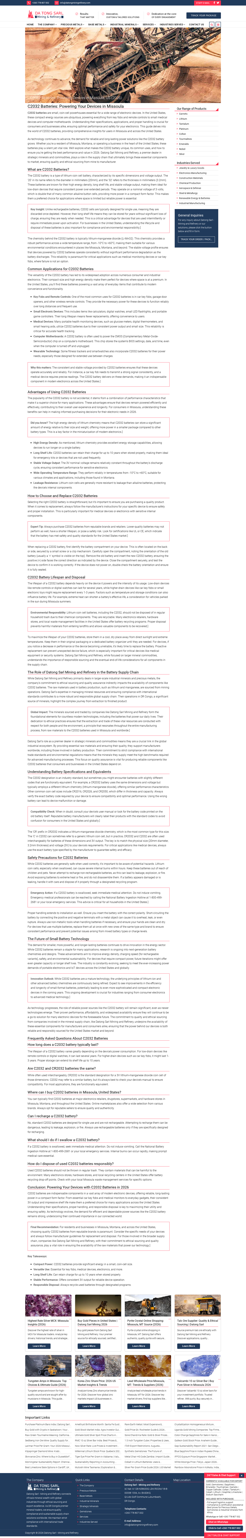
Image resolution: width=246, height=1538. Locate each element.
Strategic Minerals (89, 1506)
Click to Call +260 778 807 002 (224, 1528)
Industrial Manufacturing (192, 203)
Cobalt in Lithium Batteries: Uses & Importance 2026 (142, 1463)
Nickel (182, 149)
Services (148, 24)
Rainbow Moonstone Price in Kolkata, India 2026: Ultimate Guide (197, 1468)
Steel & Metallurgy (188, 193)
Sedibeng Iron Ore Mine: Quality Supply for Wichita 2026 (46, 1441)
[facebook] (214, 2)
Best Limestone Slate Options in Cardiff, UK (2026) (47, 1468)
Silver (182, 154)
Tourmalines (185, 139)
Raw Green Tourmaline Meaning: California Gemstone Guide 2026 (47, 1436)
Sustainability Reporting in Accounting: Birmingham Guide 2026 (95, 1463)
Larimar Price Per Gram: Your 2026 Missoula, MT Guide (48, 1447)
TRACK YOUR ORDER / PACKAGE (198, 239)
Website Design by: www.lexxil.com (94, 1533)
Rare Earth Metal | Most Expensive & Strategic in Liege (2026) (143, 1425)
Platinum (183, 129)
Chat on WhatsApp (218, 1522)
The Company (46, 24)
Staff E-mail (203, 3)
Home (30, 24)
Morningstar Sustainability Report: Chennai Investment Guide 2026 (47, 1463)
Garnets (183, 113)
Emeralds (184, 144)
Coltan (182, 134)
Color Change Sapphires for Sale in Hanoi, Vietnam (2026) (196, 1436)
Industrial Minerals (123, 24)
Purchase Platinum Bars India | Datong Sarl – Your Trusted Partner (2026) (47, 1425)
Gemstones (86, 1511)
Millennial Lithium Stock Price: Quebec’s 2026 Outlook (98, 1452)
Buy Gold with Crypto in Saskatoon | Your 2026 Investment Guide (46, 1430)
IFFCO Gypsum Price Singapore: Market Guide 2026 (195, 1457)
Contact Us (196, 24)
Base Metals (96, 24)
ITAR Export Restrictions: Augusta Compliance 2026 (142, 1447)
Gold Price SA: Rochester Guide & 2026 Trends (145, 1430)
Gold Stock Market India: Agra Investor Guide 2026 (98, 1430)
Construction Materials (191, 178)
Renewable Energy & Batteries (194, 198)
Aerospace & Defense (190, 188)
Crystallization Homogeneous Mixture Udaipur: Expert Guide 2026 (194, 1425)
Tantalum (184, 124)
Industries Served (171, 24)
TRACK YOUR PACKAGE (203, 15)
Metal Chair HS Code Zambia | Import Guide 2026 (147, 1457)
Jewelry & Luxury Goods (191, 168)
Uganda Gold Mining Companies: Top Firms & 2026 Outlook (197, 1430)
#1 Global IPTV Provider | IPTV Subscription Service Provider (133, 1533)
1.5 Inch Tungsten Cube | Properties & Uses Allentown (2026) (147, 1441)
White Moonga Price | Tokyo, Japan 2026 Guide (196, 1463)
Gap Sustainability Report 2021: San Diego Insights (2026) (196, 1447)
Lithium (183, 118)
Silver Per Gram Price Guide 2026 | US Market (148, 1467)
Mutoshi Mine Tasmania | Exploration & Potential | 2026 (95, 1468)
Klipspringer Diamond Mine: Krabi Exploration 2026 (42, 1452)
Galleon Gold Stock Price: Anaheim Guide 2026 (196, 1441)
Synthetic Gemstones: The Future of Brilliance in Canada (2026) (143, 1452)
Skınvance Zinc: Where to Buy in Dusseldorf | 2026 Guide (47, 1457)
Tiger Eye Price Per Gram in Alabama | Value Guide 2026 (97, 1457)
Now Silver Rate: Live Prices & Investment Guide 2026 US (96, 1447)
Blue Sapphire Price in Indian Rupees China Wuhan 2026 (197, 1452)
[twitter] (218, 2)
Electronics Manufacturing (193, 173)
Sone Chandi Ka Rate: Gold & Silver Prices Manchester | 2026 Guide (146, 1436)
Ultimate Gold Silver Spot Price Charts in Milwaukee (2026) (95, 1436)
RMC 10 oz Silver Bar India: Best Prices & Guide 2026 (96, 1441)
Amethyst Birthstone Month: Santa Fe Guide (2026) (97, 1425)
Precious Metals (71, 24)
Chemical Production (190, 183)
